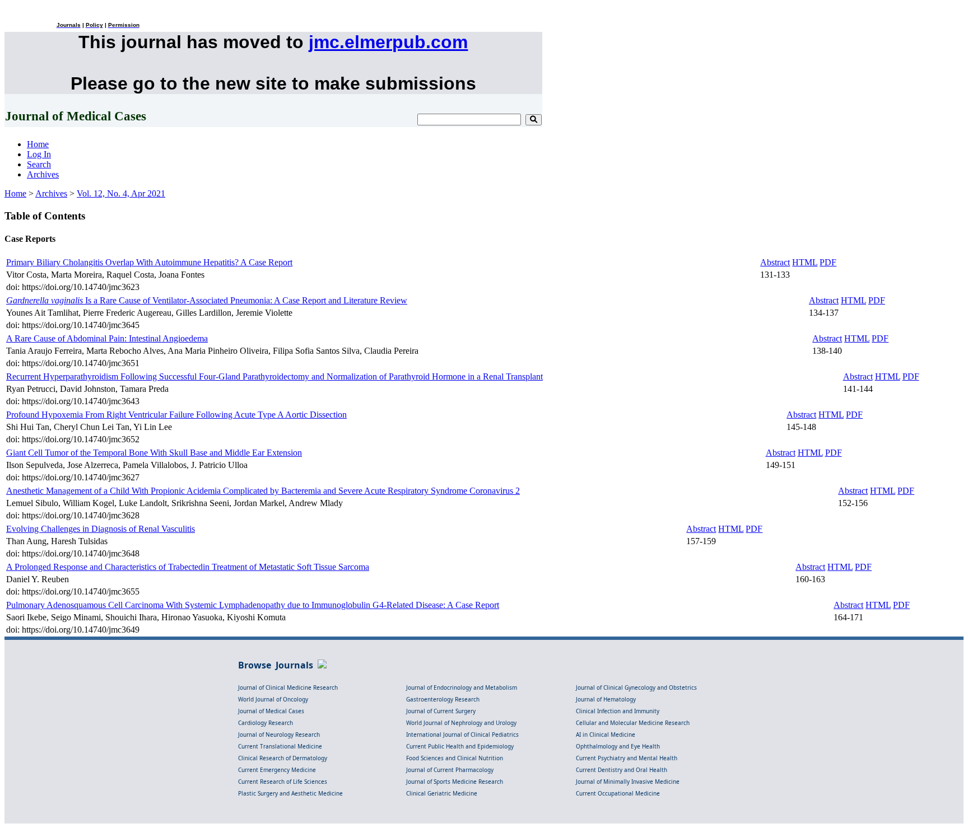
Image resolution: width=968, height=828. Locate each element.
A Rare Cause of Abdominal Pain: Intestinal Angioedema (107, 338)
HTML (804, 262)
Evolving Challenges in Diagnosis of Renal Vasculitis (100, 529)
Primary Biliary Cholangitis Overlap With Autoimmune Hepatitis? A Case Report (149, 262)
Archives (43, 174)
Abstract (775, 262)
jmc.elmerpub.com (388, 42)
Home (38, 144)
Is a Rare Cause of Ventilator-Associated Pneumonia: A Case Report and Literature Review (206, 300)
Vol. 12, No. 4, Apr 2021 (121, 193)
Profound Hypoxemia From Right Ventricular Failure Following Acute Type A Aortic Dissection (176, 414)
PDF (828, 262)
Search (39, 164)
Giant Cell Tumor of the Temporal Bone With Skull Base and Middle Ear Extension (154, 452)
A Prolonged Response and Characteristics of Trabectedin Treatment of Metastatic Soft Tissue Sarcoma (187, 567)
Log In (39, 154)
